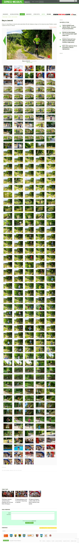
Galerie (22, 14)
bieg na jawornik (6, 470)
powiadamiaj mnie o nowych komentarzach (48, 527)
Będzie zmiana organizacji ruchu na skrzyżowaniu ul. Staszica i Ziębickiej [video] (69, 47)
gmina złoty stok (12, 470)
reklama (43, 540)
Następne (54, 37)
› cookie (58, 0)
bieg (21, 470)
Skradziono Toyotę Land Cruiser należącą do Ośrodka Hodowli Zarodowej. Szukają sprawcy (68, 40)
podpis (9, 512)
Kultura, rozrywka (14, 14)
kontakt (53, 540)
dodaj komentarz (29, 522)
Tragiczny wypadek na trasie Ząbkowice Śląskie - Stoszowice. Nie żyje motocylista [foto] (69, 27)
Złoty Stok (18, 470)
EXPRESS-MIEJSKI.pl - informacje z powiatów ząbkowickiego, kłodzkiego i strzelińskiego (13, 2)
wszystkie (37, 1)
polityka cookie (73, 540)
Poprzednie (4, 40)
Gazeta (43, 14)
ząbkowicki (41, 1)
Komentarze (29, 14)
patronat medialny (58, 540)
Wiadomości (5, 14)
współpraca (48, 540)
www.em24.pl (27, 2)
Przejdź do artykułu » (53, 27)
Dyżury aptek (36, 14)
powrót (4, 530)
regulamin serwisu (66, 540)
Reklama (49, 14)
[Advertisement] (29, 480)
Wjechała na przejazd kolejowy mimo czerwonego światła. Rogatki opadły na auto (69, 34)
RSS (40, 540)
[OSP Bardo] (49, 536)
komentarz (9, 514)
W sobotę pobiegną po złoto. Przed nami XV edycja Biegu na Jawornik (21, 501)
